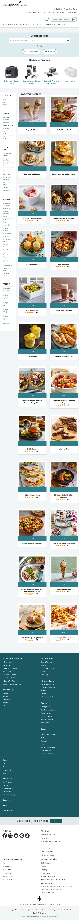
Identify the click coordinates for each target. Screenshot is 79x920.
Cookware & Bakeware (12, 658)
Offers (4, 767)
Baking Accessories (47, 662)
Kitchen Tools (47, 658)
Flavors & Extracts (47, 719)
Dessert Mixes (46, 713)
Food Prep (44, 675)
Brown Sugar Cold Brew (64, 310)
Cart (3, 863)
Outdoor (5, 696)
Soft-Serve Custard (32, 264)
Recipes (6, 800)
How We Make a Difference (50, 841)
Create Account (37, 12)
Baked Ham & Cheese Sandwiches (63, 174)
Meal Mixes (45, 722)
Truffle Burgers (32, 449)
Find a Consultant (8, 876)
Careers (43, 845)
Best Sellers (6, 791)
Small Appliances (48, 734)
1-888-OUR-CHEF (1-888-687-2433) (53, 880)
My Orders (47, 12)
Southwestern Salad (32, 310)
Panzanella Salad (63, 264)
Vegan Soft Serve (32, 130)
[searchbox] (39, 40)
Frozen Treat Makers (48, 747)
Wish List (61, 12)
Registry (54, 12)
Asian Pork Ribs (64, 449)
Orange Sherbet (32, 356)
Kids (42, 678)
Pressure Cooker (47, 754)
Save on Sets (7, 770)
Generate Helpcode (47, 892)
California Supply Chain (27, 910)
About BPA (67, 910)
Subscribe (56, 821)
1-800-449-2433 (46, 883)
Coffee (43, 744)
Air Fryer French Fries (64, 638)
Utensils (43, 694)
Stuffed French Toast (64, 130)
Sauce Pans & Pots (9, 678)
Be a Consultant (50, 24)
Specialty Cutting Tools (48, 687)
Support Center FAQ (48, 876)
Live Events (61, 24)
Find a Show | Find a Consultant (65, 9)
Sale (3, 763)
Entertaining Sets (8, 706)
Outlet (4, 773)
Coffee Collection (8, 788)
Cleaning (44, 665)
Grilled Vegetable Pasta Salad (32, 543)
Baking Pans (6, 665)
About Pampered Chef (48, 835)
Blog (4, 805)
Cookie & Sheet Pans (9, 668)
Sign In (28, 12)
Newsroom (44, 838)
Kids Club (5, 785)
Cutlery (43, 671)
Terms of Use (40, 910)
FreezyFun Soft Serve (64, 589)
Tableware (5, 703)
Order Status (45, 863)
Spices (43, 729)
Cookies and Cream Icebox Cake (64, 543)
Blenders (44, 741)
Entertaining (7, 689)
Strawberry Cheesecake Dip (32, 218)
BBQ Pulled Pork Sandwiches (64, 218)
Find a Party (6, 870)
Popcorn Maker (46, 750)
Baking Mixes (45, 707)
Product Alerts (46, 873)
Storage (43, 690)
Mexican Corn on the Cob (64, 356)
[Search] (74, 19)
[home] (39, 898)
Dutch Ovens (6, 671)
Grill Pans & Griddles (9, 675)
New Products (7, 782)
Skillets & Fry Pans (8, 681)
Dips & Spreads (46, 716)
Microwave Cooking (47, 681)
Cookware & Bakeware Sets (11, 684)
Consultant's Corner (9, 880)
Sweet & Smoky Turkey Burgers (32, 638)
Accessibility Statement (54, 910)
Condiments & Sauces (48, 710)
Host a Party (6, 866)
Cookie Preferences (39, 913)
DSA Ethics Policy (47, 851)
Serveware (6, 699)
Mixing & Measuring (47, 684)
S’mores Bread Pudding (32, 174)
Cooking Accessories (48, 668)
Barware (5, 693)
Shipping (44, 870)
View (32, 124)
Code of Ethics (46, 848)
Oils (42, 726)
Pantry (44, 703)
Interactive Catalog (8, 795)
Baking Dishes (7, 662)
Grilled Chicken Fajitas (32, 495)
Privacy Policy (13, 910)
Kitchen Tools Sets (47, 697)
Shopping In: (69, 12)
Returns (43, 866)
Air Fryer (44, 738)
